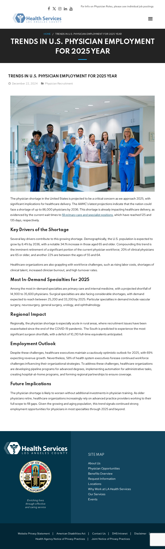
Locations (94, 484)
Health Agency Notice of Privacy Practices (60, 539)
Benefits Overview (100, 473)
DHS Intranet (120, 533)
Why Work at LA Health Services (109, 489)
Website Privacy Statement (34, 533)
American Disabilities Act (71, 533)
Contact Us (98, 533)
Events (92, 499)
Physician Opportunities (104, 468)
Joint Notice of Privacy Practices (111, 539)
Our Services (96, 494)
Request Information (102, 479)
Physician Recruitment (59, 83)
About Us (94, 463)
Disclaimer (140, 533)
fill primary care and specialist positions (87, 215)
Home (47, 33)
